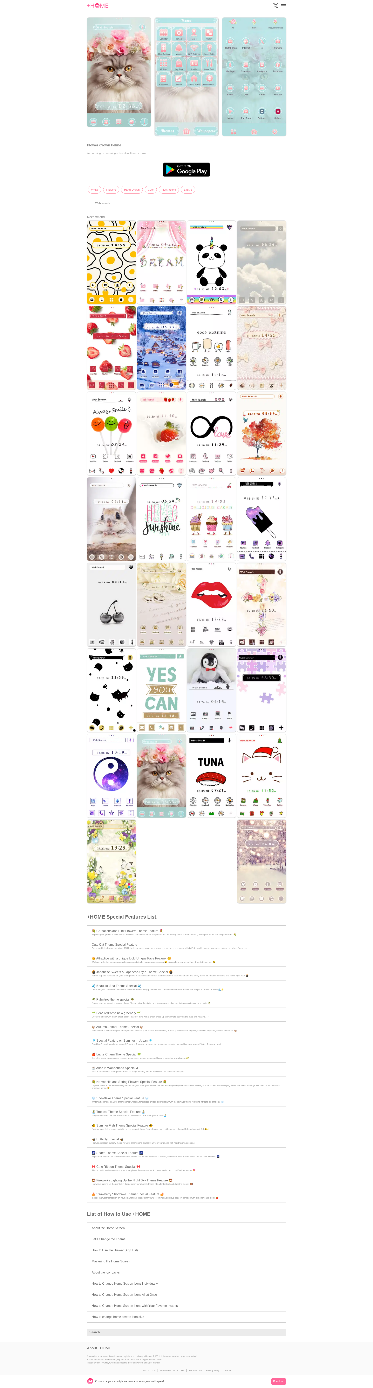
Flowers (111, 189)
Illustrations (169, 189)
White (94, 189)
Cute (151, 189)
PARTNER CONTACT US (172, 1370)
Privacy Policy (213, 1370)
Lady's (188, 189)
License (227, 1370)
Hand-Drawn (132, 189)
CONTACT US (148, 1370)
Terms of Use (195, 1370)
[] (281, 1332)
